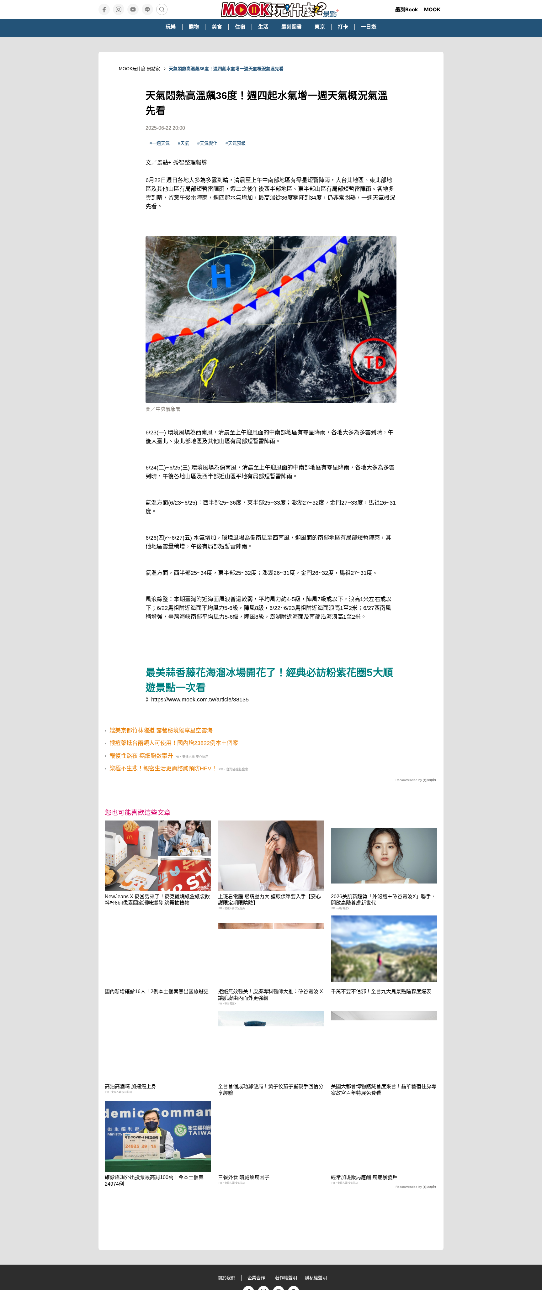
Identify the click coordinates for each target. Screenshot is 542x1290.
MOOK (432, 9)
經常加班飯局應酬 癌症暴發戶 (364, 1177)
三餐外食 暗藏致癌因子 (243, 1177)
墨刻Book (406, 9)
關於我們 (226, 1277)
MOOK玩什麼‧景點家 (139, 68)
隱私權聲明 (316, 1277)
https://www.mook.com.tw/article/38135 (200, 699)
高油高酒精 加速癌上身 (130, 1086)
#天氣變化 (207, 143)
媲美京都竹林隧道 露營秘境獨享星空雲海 (161, 730)
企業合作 (256, 1277)
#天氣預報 (236, 143)
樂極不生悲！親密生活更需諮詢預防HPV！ (163, 768)
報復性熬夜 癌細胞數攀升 (141, 756)
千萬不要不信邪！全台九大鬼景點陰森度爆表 (381, 991)
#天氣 (183, 143)
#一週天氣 (160, 143)
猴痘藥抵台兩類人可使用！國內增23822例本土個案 (173, 743)
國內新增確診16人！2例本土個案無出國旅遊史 (157, 991)
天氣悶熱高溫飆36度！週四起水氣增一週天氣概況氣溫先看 (226, 68)
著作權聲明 (286, 1277)
